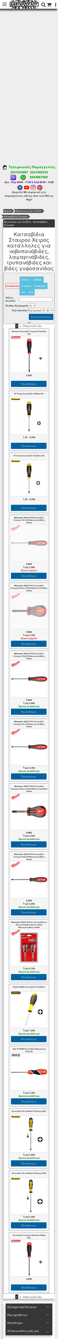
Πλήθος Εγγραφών (16, 305)
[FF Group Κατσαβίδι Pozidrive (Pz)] (29, 478)
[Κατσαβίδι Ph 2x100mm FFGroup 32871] (29, 1133)
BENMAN (38, 279)
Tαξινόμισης (19, 310)
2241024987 (19, 172)
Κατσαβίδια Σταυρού (16, 216)
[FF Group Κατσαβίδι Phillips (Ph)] (29, 416)
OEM (31, 292)
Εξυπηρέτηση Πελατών (22, 1307)
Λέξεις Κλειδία (10, 299)
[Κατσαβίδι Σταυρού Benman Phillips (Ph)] (29, 1257)
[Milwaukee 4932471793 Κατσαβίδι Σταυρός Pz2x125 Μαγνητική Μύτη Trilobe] (29, 879)
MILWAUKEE (40, 286)
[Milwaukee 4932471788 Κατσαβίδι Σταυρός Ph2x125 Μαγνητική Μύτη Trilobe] (29, 678)
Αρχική (7, 210)
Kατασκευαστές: (14, 285)
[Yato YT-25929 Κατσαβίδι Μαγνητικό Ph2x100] (29, 1071)
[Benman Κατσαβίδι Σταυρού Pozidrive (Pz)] (29, 354)
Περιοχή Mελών (17, 1315)
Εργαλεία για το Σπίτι (29, 210)
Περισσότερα (28, 383)
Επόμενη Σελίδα (32, 326)
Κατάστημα (14, 1323)
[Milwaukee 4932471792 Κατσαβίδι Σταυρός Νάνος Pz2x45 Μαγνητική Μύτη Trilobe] (29, 811)
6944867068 (39, 176)
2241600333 (39, 172)
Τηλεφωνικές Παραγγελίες (31, 166)
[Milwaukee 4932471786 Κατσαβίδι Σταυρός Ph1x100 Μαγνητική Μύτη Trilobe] (29, 542)
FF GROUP (26, 286)
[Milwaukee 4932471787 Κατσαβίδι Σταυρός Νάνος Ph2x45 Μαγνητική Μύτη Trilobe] (29, 610)
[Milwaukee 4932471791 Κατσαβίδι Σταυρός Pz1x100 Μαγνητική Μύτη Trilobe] (29, 746)
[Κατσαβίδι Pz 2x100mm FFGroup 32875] (29, 1195)
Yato (23, 292)
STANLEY (25, 279)
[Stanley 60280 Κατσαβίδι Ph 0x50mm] (29, 1009)
